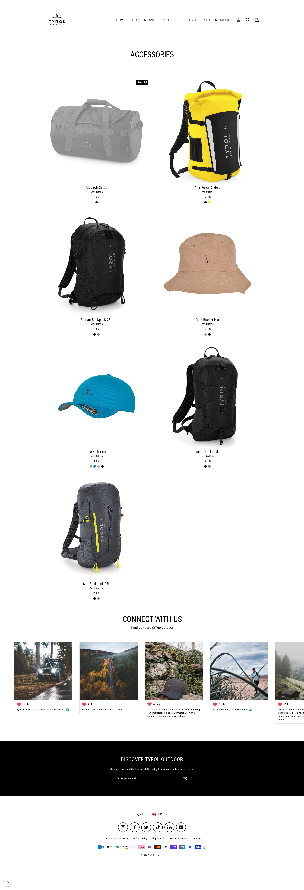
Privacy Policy (122, 838)
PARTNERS (169, 20)
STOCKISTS (223, 20)
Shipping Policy (158, 838)
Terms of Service (178, 838)
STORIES (150, 20)
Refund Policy (140, 838)
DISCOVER (190, 20)
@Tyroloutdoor (162, 628)
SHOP (135, 20)
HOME (120, 20)
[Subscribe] (184, 778)
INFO (206, 20)
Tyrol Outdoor (96, 191)
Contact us (196, 838)
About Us (107, 838)
